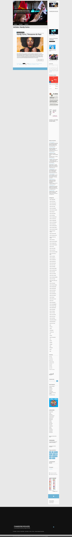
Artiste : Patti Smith (52, 291)
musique (54, 454)
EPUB (55, 116)
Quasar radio (24, 509)
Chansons (36, 63)
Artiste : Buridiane (52, 215)
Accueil (15, 24)
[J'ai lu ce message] (71, 536)
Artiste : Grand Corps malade (53, 237)
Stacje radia (51, 432)
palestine (53, 458)
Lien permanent (20, 63)
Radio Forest (51, 418)
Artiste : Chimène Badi (53, 220)
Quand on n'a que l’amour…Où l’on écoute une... (53, 154)
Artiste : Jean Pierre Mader (53, 251)
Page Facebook (51, 416)
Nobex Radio (51, 411)
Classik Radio (27, 531)
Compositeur (51, 330)
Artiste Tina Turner (52, 323)
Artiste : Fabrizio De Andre (53, 229)
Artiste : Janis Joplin (52, 248)
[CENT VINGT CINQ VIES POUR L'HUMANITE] (50, 112)
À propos (26, 24)
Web (50, 351)
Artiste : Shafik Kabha (53, 307)
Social (50, 349)
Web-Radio (51, 423)
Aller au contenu (2, 1)
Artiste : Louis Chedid (53, 273)
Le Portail (18, 531)
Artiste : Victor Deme (53, 314)
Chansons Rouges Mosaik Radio (17, 509)
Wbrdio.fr (50, 428)
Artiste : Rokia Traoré (53, 298)
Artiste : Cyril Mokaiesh (53, 222)
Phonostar (50, 424)
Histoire (51, 335)
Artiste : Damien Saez (53, 223)
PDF (56, 116)
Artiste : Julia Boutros (53, 259)
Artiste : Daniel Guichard (53, 225)
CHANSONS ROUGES (22, 11)
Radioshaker (51, 419)
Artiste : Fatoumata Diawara (52, 231)
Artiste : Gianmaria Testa (53, 235)
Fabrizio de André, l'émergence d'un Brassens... (52, 181)
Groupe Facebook (51, 415)
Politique (51, 344)
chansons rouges (54, 456)
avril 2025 (50, 366)
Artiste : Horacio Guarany (53, 241)
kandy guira (22, 64)
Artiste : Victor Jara (52, 316)
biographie (55, 452)
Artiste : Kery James (52, 264)
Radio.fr (50, 427)
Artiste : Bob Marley (53, 213)
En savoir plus (46, 536)
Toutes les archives (52, 369)
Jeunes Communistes (53, 337)
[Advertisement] (36, 518)
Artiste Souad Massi (52, 321)
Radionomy (50, 414)
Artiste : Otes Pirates (53, 290)
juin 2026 (50, 356)
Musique (39, 63)
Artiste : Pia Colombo (53, 295)
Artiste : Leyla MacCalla (53, 270)
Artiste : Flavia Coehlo (53, 233)
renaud (50, 456)
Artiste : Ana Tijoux (52, 206)
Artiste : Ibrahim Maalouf (53, 244)
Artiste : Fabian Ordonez (53, 227)
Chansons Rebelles (52, 386)
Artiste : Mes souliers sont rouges (53, 281)
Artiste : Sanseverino (52, 302)
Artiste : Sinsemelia (52, 309)
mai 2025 (50, 365)
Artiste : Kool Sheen (52, 266)
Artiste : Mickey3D (52, 283)
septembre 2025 (51, 362)
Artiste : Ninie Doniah (53, 288)
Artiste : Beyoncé (52, 211)
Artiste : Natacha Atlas (53, 286)
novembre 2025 (51, 361)
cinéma (51, 328)
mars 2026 (50, 357)
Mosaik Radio (22, 531)
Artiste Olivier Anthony (53, 319)
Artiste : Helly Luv (52, 239)
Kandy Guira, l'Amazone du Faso (29, 34)
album (50, 458)
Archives (20, 24)
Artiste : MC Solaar (52, 278)
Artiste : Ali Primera (52, 201)
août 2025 (50, 364)
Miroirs (33, 531)
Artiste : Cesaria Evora (53, 218)
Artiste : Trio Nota (52, 312)
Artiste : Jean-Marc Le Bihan (53, 254)
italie (50, 452)
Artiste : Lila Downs (52, 271)
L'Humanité (50, 388)
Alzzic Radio (51, 429)
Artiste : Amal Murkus (53, 204)
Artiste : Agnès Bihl (52, 199)
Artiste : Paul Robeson (53, 293)
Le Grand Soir (51, 391)
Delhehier (50, 387)
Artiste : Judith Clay (52, 257)
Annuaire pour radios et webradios (52, 446)
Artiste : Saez (51, 300)
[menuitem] (15, 23)
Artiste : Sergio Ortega (53, 305)
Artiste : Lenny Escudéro (53, 268)
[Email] (54, 496)
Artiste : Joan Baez (52, 256)
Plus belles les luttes (52, 394)
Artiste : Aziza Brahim (53, 208)
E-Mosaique (14, 531)
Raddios (50, 420)
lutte (52, 452)
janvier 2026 (51, 360)
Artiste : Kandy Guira (32, 63)
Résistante (51, 347)
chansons (51, 454)
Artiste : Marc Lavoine (53, 275)
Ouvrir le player (51, 502)
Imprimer (34, 64)
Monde (51, 340)
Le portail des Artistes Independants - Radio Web (53, 442)
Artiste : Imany (52, 246)
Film (50, 333)
